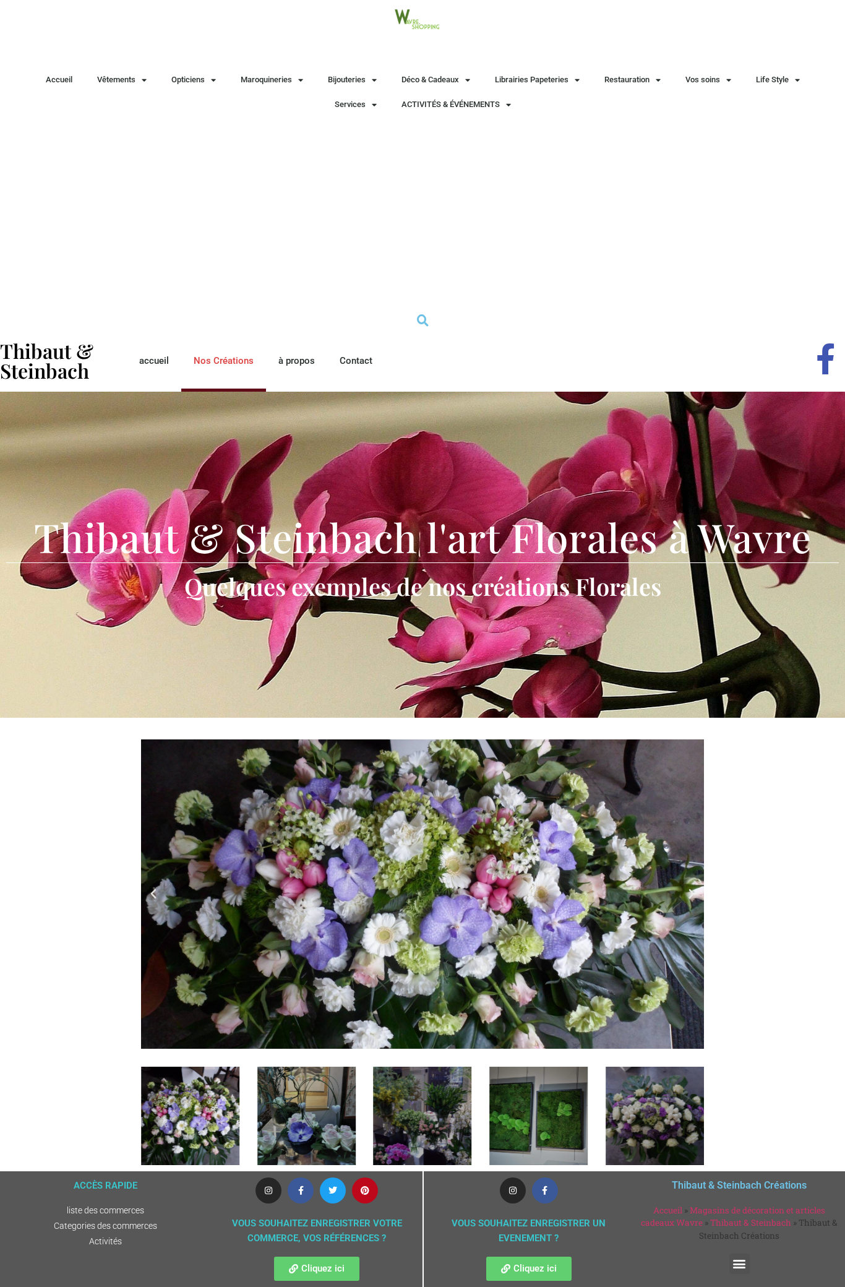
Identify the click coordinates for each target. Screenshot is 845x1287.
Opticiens (188, 79)
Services (350, 104)
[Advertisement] (422, 209)
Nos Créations (224, 360)
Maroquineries (266, 79)
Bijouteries (347, 79)
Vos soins (702, 79)
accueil (154, 360)
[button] (153, 894)
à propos (296, 360)
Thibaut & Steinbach (750, 1222)
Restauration (627, 79)
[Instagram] (268, 1190)
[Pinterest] (365, 1190)
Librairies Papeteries (531, 79)
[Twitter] (333, 1190)
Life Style (772, 79)
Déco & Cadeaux (430, 79)
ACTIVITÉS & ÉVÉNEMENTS (450, 104)
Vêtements (116, 79)
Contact (356, 360)
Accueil (59, 79)
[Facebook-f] (301, 1190)
